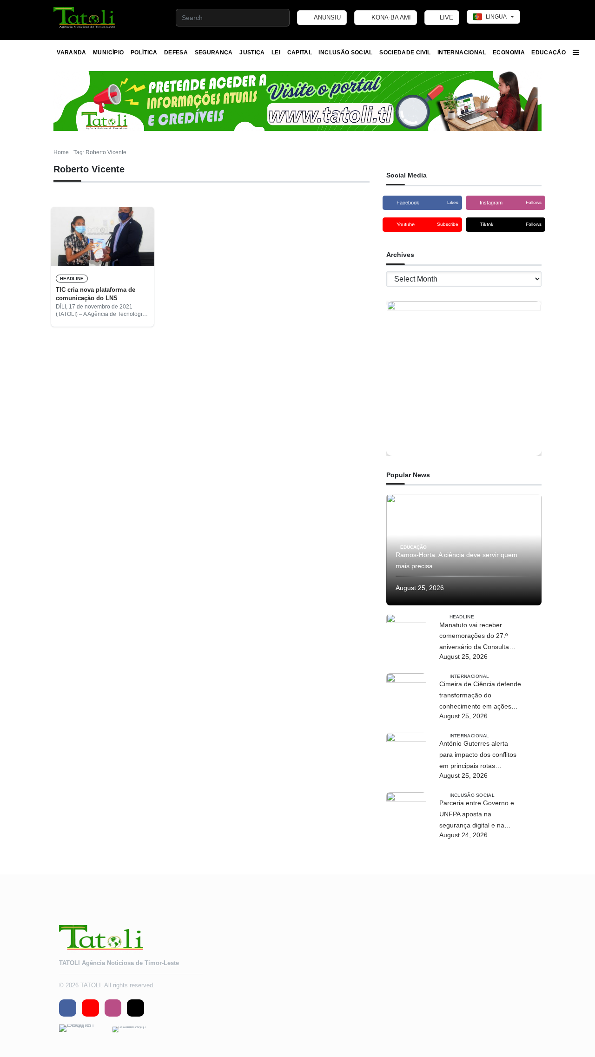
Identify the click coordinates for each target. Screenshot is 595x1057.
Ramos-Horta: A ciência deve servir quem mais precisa (456, 560)
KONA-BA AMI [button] (390, 17)
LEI (275, 52)
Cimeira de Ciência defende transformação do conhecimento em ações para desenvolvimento (480, 696)
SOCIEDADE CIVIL (404, 52)
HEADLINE (72, 278)
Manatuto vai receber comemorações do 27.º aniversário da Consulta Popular (474, 637)
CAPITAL (299, 52)
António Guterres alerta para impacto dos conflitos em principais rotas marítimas (477, 755)
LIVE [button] (445, 17)
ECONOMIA (509, 52)
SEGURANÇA (214, 52)
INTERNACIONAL (461, 52)
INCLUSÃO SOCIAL (345, 52)
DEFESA (176, 52)
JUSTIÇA (252, 52)
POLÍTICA (144, 52)
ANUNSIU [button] (326, 17)
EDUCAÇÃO (548, 52)
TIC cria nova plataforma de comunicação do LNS (95, 294)
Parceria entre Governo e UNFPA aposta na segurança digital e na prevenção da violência (476, 815)
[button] (84, 18)
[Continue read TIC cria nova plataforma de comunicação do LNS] (102, 236)
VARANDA (71, 52)
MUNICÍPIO (108, 52)
